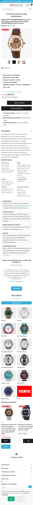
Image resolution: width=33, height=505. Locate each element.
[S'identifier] (28, 5)
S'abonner (30, 488)
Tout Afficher (16, 288)
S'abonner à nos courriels (8, 484)
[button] (29, 43)
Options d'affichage (19, 102)
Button (6, 446)
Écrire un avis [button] (16, 303)
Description (5, 131)
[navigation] (9, 62)
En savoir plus (27, 1)
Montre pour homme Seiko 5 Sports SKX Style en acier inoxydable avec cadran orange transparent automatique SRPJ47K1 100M (9, 429)
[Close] (26, 491)
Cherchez (30, 9)
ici (27, 208)
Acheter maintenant (16, 108)
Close (16, 465)
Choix (5, 440)
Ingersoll (9, 25)
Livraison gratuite (17, 457)
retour (21, 229)
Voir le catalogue (2, 5)
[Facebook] (1, 481)
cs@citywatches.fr (24, 205)
